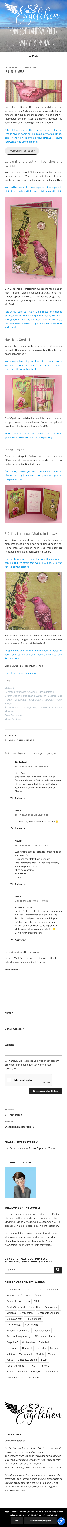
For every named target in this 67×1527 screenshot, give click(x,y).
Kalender (41, 1348)
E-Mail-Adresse (14, 1028)
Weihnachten (51, 1371)
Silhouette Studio (27, 1359)
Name (9, 1012)
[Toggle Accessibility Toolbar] (61, 1521)
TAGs (32, 1365)
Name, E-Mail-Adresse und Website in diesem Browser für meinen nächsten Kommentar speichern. (32, 1064)
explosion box (14, 1318)
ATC (20, 1295)
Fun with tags (13, 1324)
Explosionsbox (33, 1318)
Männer (52, 1354)
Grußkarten (28, 1342)
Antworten (20, 798)
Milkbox (10, 1354)
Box (28, 1295)
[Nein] (63, 1517)
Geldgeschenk (42, 1330)
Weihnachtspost (15, 1377)
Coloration (35, 1307)
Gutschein (44, 1342)
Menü (35, 55)
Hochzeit (27, 1348)
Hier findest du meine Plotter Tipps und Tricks (30, 1148)
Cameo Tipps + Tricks (18, 1301)
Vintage (35, 1371)
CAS (36, 1301)
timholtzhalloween (16, 1371)
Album (10, 1295)
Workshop (34, 1377)
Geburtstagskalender (18, 1330)
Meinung (55, 1348)
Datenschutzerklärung (40, 1520)
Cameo (38, 1295)
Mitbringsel (25, 1354)
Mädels (40, 1354)
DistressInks (27, 1313)
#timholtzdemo (14, 1289)
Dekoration (51, 1307)
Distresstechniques (49, 1313)
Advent (31, 1289)
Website (9, 1044)
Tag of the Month (15, 1365)
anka (33, 67)
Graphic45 (12, 1342)
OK (16, 1520)
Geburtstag (31, 1324)
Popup (9, 1359)
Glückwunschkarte (21, 740)
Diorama (11, 1313)
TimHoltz (44, 1365)
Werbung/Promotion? (22, 150)
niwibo (19, 840)
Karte (13, 736)
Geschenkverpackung (18, 1336)
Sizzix (44, 1359)
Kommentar (12, 969)
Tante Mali (21, 762)
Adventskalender (48, 1289)
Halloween (12, 1348)
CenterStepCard (15, 1307)
